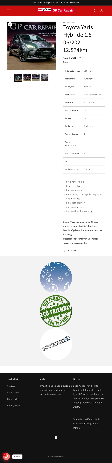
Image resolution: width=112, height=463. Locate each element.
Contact (11, 386)
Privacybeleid (13, 405)
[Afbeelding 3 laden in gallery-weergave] (36, 77)
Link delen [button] (72, 250)
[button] (9, 11)
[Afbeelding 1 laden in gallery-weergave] (18, 77)
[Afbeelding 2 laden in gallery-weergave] (27, 77)
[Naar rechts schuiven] (53, 77)
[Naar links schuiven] (10, 77)
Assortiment (13, 392)
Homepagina (13, 399)
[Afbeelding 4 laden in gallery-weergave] (45, 77)
